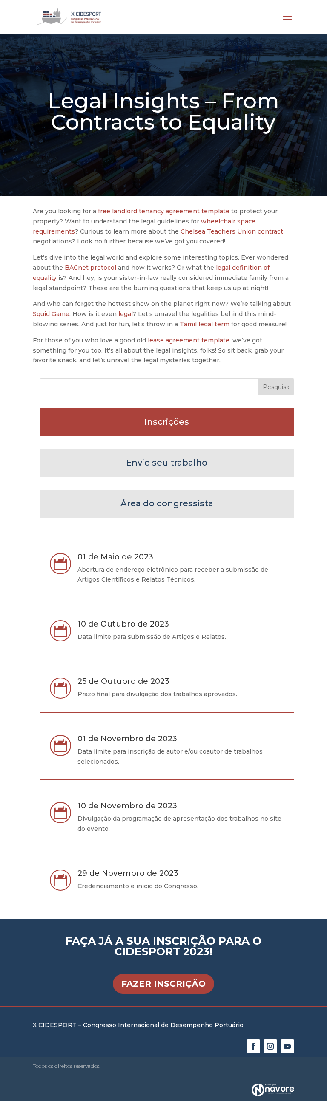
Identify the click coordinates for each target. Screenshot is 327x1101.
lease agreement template (188, 340)
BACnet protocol (90, 267)
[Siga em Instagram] (270, 1046)
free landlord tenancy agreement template (163, 211)
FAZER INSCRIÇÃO (163, 984)
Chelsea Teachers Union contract (232, 231)
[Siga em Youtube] (287, 1046)
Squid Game (51, 314)
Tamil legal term (204, 324)
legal (125, 314)
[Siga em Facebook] (253, 1046)
